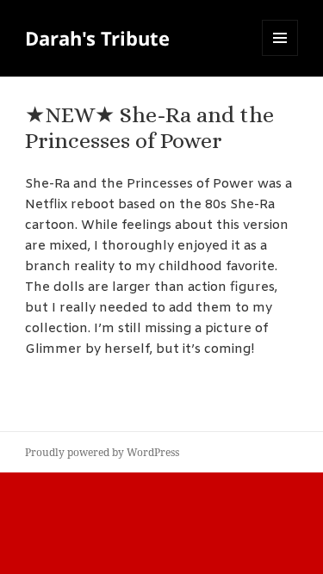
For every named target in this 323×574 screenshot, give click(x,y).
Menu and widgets (280, 55)
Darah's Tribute (97, 38)
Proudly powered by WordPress (102, 452)
